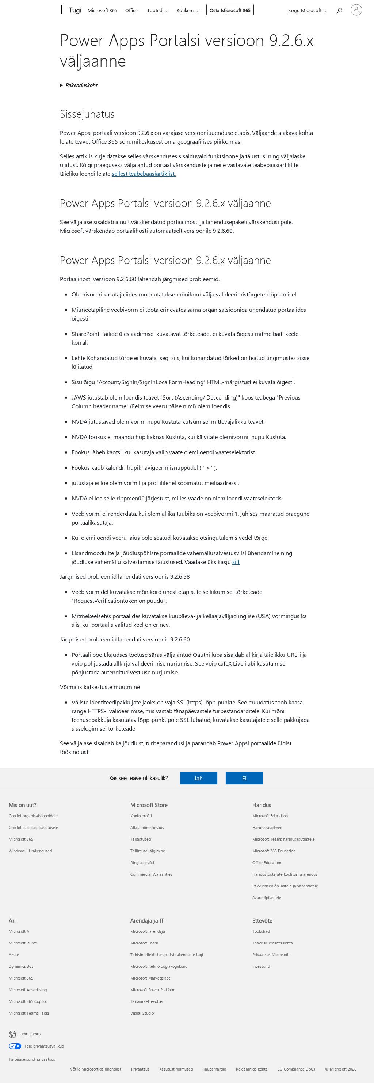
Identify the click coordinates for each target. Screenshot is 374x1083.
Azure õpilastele (266, 897)
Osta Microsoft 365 (230, 10)
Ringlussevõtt (142, 862)
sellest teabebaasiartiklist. (144, 173)
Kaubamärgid (214, 1069)
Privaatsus (140, 1069)
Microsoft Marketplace (150, 978)
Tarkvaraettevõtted (147, 1001)
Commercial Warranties (151, 874)
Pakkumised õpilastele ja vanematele (285, 886)
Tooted (155, 10)
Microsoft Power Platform (152, 989)
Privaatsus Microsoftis (271, 954)
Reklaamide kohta (252, 1069)
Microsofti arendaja (147, 931)
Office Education (266, 862)
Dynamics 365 (21, 966)
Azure (14, 954)
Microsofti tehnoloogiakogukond (158, 966)
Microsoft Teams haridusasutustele (283, 839)
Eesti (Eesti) (30, 1034)
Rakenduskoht (81, 85)
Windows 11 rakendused (30, 850)
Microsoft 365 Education (273, 850)
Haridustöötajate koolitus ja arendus (284, 874)
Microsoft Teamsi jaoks (29, 1013)
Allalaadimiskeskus (147, 827)
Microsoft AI (19, 931)
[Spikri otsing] (339, 9)
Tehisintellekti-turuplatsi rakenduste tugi (166, 954)
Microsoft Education (270, 815)
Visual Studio (142, 1013)
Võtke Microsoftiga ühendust (95, 1069)
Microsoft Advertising (28, 989)
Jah (198, 778)
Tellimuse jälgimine (147, 850)
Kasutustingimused (176, 1069)
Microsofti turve (23, 943)
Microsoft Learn (144, 943)
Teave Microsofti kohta (272, 943)
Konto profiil (141, 815)
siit (236, 561)
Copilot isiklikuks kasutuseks (34, 827)
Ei (244, 778)
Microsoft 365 (102, 10)
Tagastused (140, 839)
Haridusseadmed (267, 827)
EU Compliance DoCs (296, 1069)
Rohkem (185, 10)
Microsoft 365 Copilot (28, 1001)
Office (131, 10)
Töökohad (261, 931)
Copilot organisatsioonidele (33, 815)
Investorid (261, 966)
